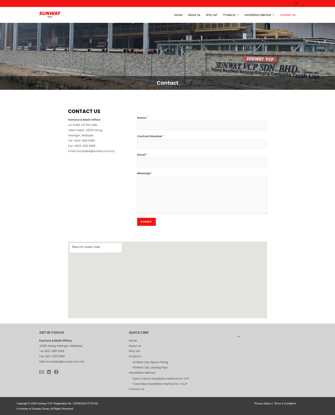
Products (229, 15)
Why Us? (212, 15)
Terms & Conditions (285, 403)
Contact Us (288, 15)
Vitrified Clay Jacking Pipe (150, 367)
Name (142, 118)
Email (142, 155)
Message (144, 173)
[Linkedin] (49, 372)
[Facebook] (56, 372)
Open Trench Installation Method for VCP (160, 379)
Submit (146, 221)
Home (178, 15)
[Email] (41, 372)
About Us (194, 15)
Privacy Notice (262, 403)
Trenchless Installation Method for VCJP (159, 384)
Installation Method (257, 15)
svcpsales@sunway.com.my (96, 151)
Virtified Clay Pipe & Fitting (150, 362)
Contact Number (150, 136)
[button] (296, 3)
